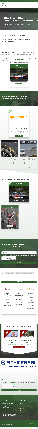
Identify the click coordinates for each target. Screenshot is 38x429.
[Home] (8, 5)
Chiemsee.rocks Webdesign (10, 422)
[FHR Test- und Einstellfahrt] (28, 141)
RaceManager (5, 1)
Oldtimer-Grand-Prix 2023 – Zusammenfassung (26, 342)
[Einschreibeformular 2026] (9, 141)
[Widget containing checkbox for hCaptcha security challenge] (8, 258)
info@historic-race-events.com (8, 409)
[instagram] (32, 421)
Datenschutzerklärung (12, 255)
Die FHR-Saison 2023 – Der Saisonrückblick (11, 342)
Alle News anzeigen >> (33, 167)
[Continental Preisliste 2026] (19, 110)
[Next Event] (19, 73)
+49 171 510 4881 (6, 407)
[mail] (34, 421)
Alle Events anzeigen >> (19, 83)
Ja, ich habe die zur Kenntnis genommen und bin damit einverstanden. (18, 255)
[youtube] (30, 421)
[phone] (36, 421)
